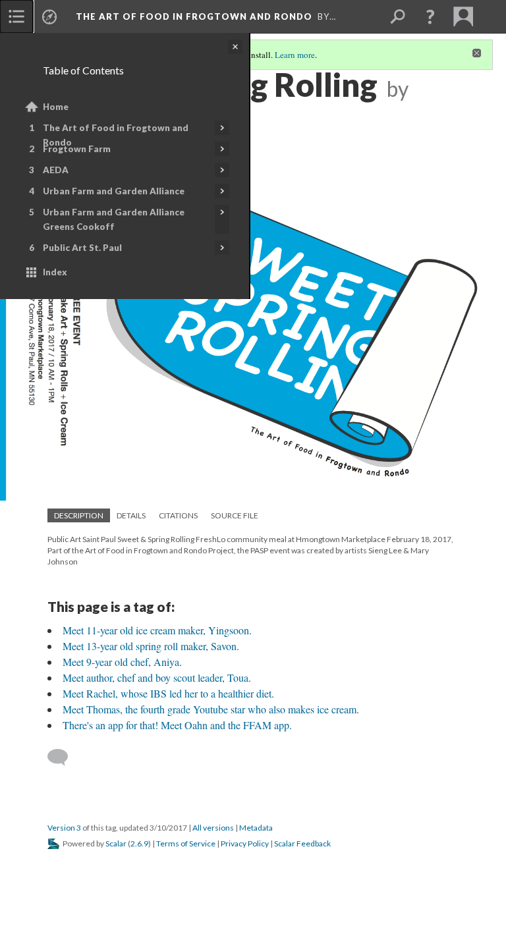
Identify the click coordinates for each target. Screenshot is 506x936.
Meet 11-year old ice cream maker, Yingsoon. (157, 630)
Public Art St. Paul (82, 247)
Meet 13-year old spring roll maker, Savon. (151, 646)
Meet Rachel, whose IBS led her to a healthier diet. (168, 693)
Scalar (115, 843)
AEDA (56, 170)
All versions (213, 828)
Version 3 (64, 828)
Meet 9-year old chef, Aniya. (122, 662)
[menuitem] (16, 16)
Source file (234, 515)
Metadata (256, 828)
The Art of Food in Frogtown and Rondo (115, 135)
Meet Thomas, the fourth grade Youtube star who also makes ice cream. (211, 709)
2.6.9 (139, 843)
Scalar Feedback (302, 843)
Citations (178, 515)
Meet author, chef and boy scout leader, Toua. (157, 677)
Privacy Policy (245, 843)
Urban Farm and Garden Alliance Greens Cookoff (113, 219)
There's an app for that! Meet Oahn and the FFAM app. (177, 725)
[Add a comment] (63, 757)
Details (131, 515)
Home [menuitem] (56, 106)
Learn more (295, 55)
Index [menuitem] (55, 272)
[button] (430, 16)
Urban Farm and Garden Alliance (113, 191)
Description (78, 515)
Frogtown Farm (77, 149)
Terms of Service (185, 843)
